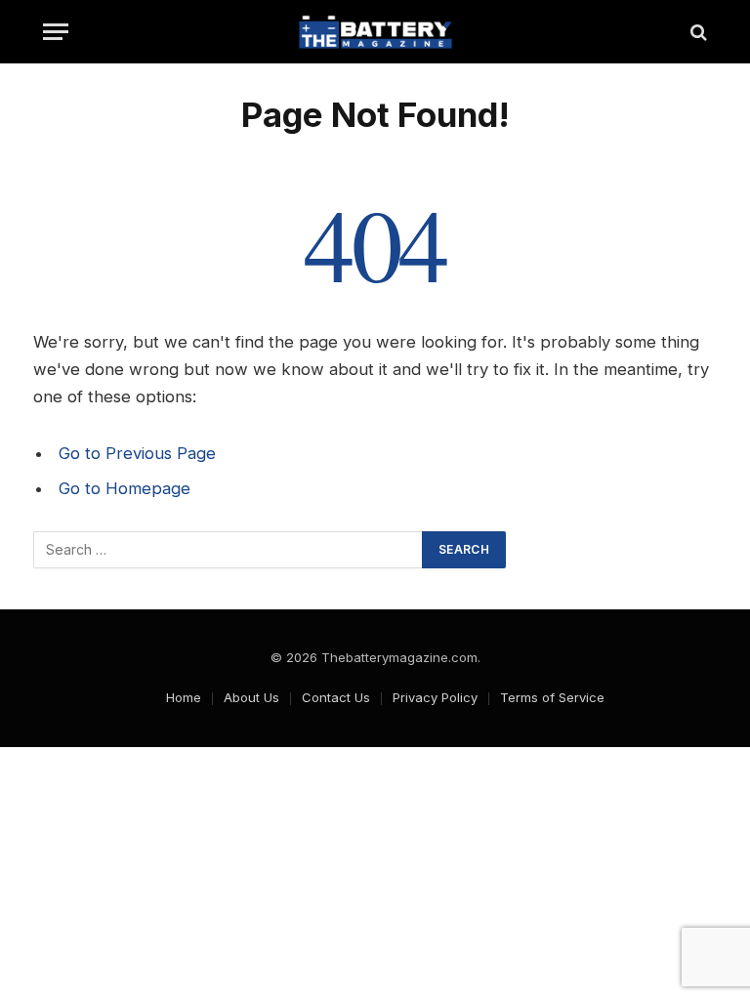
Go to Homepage (124, 488)
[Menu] (55, 32)
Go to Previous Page (137, 453)
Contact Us (336, 697)
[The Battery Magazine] (375, 31)
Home (183, 697)
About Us (251, 697)
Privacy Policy (435, 697)
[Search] (697, 32)
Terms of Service (552, 697)
